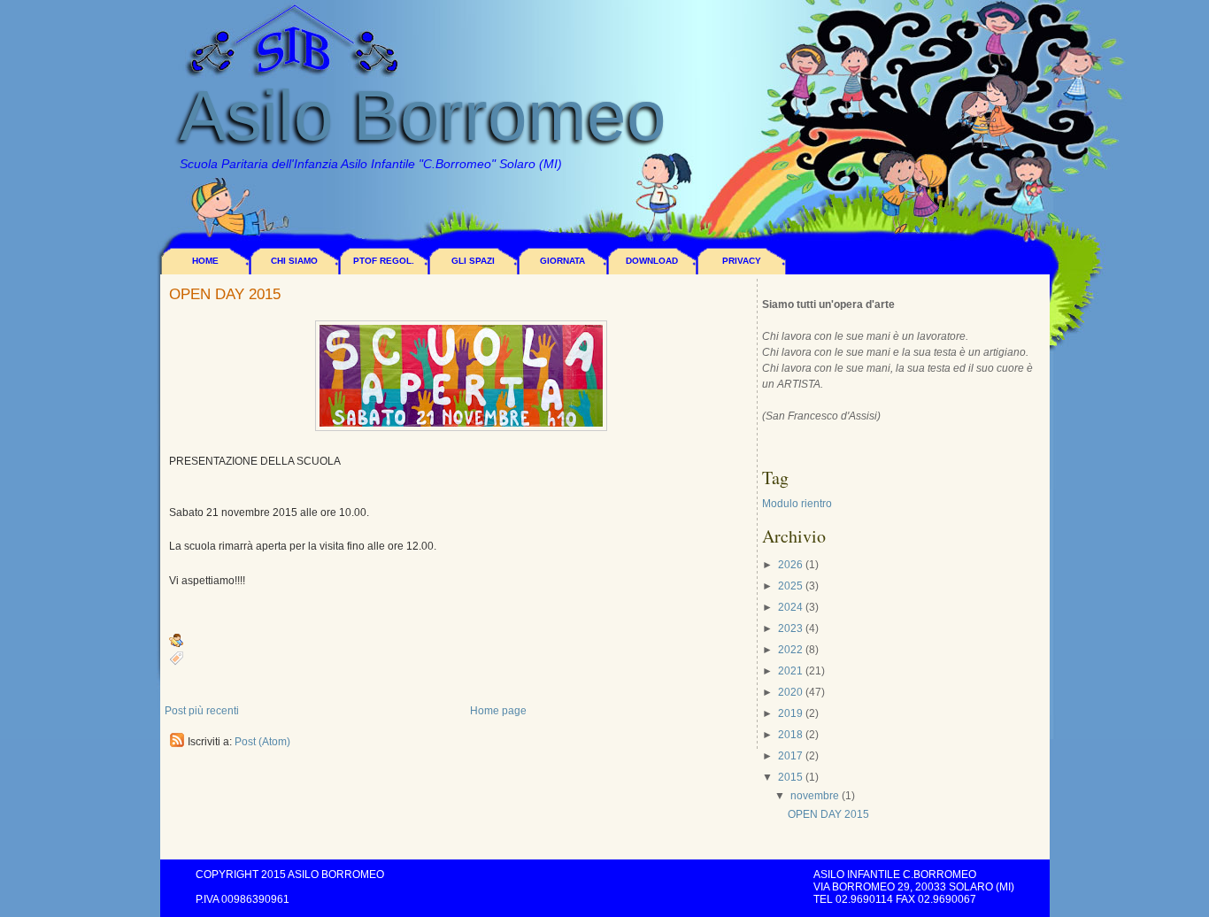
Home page (498, 711)
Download (652, 261)
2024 (790, 607)
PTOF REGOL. (383, 261)
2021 (790, 671)
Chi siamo (294, 261)
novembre (814, 796)
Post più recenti (202, 711)
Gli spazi (473, 261)
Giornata (562, 261)
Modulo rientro (797, 503)
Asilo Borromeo (423, 115)
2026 (790, 565)
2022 (790, 649)
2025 (790, 586)
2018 (790, 734)
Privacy (741, 261)
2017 (790, 756)
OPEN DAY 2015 (225, 295)
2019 (790, 713)
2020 (790, 692)
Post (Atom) (262, 742)
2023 (790, 628)
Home (205, 261)
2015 (790, 777)
